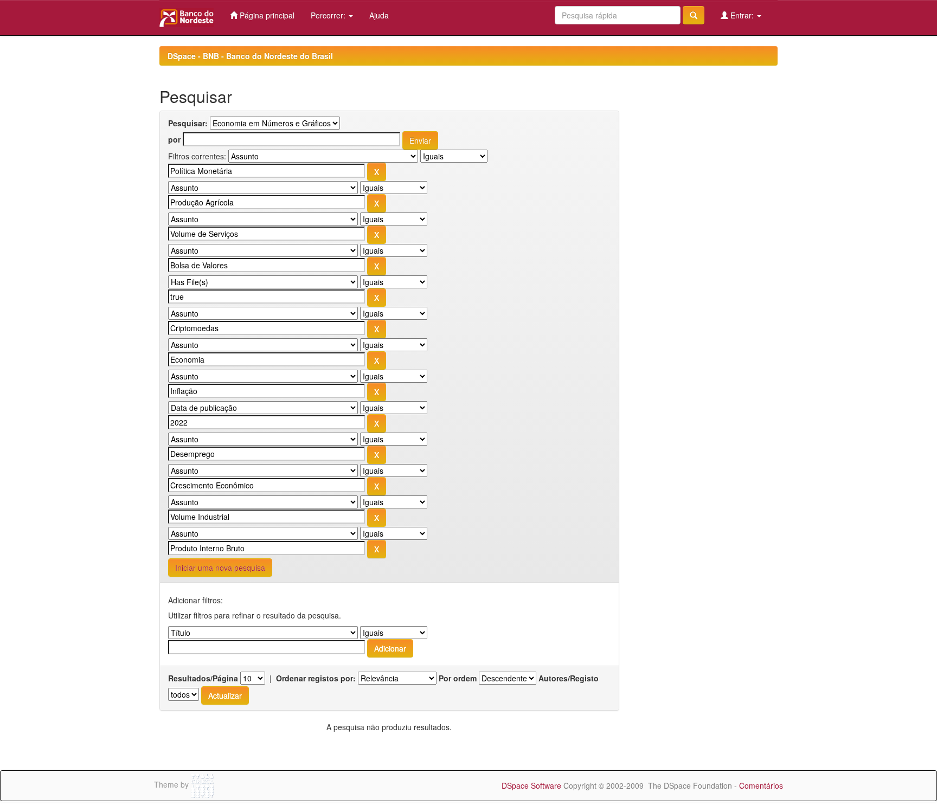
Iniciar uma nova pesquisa (220, 567)
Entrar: (742, 15)
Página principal (266, 15)
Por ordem (458, 678)
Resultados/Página (203, 678)
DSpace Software (531, 785)
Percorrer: (329, 15)
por (174, 139)
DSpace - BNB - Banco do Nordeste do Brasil (250, 55)
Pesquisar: (188, 123)
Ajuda (379, 15)
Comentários (761, 785)
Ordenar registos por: (316, 678)
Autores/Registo (568, 678)
